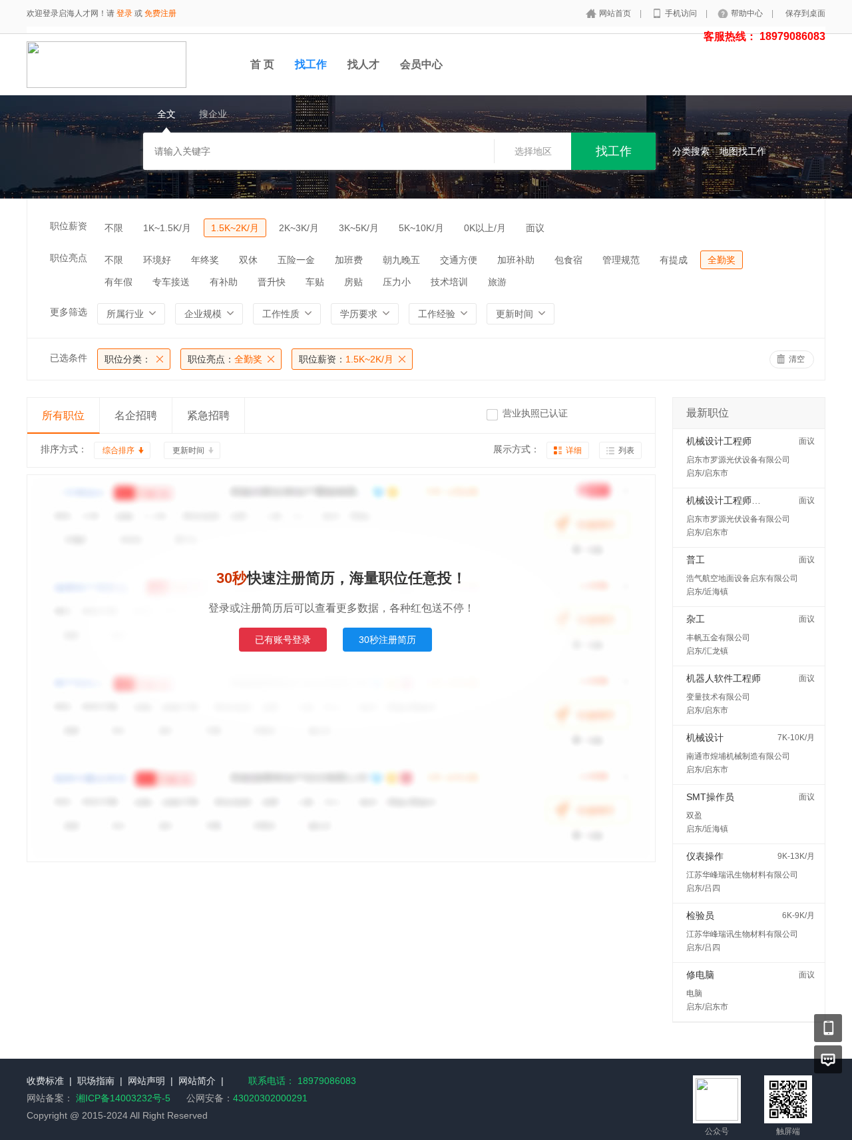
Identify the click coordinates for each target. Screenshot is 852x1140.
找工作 (311, 64)
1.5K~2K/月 (235, 228)
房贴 (353, 282)
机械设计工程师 (718, 441)
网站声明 (146, 1080)
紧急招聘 (208, 415)
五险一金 (296, 260)
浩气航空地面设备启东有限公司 (742, 578)
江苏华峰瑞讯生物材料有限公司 (742, 874)
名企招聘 (135, 415)
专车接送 (171, 282)
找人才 (363, 64)
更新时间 (188, 450)
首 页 (262, 64)
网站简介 (197, 1080)
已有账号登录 (283, 639)
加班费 (349, 260)
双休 (248, 260)
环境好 (157, 260)
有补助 (224, 282)
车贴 (315, 282)
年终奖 (205, 260)
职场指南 (95, 1080)
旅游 (497, 282)
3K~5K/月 (359, 228)
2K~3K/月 (299, 228)
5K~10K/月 (421, 228)
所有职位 (63, 415)
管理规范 (621, 260)
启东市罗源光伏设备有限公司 (738, 459)
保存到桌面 (805, 13)
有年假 (118, 282)
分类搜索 (691, 151)
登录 (124, 13)
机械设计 (705, 737)
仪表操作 (705, 856)
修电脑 (700, 974)
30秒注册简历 (387, 639)
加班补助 (515, 260)
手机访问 (682, 13)
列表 (626, 450)
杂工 (695, 619)
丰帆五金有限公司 (718, 637)
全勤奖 (722, 260)
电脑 (694, 993)
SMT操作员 (710, 797)
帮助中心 (748, 13)
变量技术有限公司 (718, 697)
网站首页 (616, 13)
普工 (695, 559)
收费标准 (45, 1080)
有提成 (674, 260)
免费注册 (160, 13)
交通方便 (458, 260)
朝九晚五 (401, 260)
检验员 (700, 915)
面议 (535, 228)
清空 (797, 359)
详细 (574, 450)
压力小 (397, 282)
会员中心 (421, 64)
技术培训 (449, 282)
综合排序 (118, 450)
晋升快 (272, 282)
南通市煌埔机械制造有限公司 (738, 756)
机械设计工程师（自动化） (742, 500)
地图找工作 (743, 151)
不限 (114, 228)
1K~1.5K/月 (167, 228)
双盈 (694, 815)
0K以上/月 (485, 228)
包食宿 (568, 260)
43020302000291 (270, 1098)
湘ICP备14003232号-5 (123, 1098)
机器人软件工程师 (723, 678)
